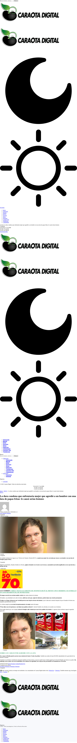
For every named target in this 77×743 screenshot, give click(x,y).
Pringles (21, 663)
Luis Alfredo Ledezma (5, 513)
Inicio (1, 491)
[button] (4, 231)
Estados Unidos (15, 663)
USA (24, 663)
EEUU (5, 491)
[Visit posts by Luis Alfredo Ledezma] (4, 510)
